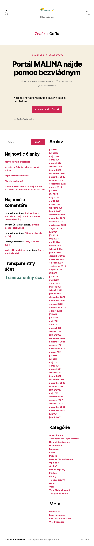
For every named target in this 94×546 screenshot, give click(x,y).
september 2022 (57, 307)
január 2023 (55, 293)
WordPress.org (56, 522)
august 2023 (55, 269)
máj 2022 (54, 321)
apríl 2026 (54, 160)
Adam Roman (56, 435)
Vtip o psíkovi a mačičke (17, 175)
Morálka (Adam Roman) (61, 459)
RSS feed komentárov (60, 518)
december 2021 (57, 338)
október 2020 (56, 386)
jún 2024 (53, 235)
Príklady (53, 473)
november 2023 (57, 259)
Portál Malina (28, 119)
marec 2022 (55, 328)
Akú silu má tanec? (14, 181)
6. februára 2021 (66, 81)
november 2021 (57, 342)
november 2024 (57, 218)
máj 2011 (53, 393)
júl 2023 (53, 273)
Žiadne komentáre (48, 86)
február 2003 (56, 403)
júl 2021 (53, 355)
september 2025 (57, 184)
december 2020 (57, 379)
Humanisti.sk (18, 539)
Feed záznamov (57, 515)
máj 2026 (54, 156)
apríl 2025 (54, 201)
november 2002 (57, 407)
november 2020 (57, 383)
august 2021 (55, 352)
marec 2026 (55, 163)
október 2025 (56, 180)
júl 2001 (53, 414)
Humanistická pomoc (59, 442)
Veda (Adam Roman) (59, 490)
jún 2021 (53, 359)
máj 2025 (54, 197)
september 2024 (57, 225)
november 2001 (57, 410)
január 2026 (55, 170)
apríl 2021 (54, 366)
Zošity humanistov (58, 493)
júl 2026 (53, 149)
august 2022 (55, 311)
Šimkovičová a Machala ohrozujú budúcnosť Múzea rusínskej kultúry (22, 216)
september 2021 (57, 348)
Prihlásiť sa (54, 511)
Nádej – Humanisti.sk (15, 250)
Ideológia (54, 449)
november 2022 (57, 300)
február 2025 (55, 208)
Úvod (52, 483)
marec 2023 (55, 287)
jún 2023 (53, 276)
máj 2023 (54, 280)
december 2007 (57, 396)
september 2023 (57, 266)
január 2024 (55, 252)
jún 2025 (53, 194)
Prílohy (52, 476)
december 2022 (57, 297)
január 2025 (55, 211)
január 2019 (55, 390)
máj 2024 (54, 239)
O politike (54, 463)
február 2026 (55, 166)
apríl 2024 (54, 242)
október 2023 (56, 263)
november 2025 (57, 177)
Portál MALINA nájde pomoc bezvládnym (47, 68)
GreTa (19, 119)
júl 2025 (53, 190)
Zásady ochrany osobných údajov (43, 539)
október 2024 (56, 221)
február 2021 (55, 372)
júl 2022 (53, 314)
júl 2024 (53, 232)
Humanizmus (37, 55)
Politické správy (57, 469)
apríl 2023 (54, 283)
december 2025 (57, 173)
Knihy (52, 452)
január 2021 (55, 376)
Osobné (53, 466)
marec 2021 (55, 369)
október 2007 (56, 400)
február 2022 (55, 331)
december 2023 (57, 256)
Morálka (53, 456)
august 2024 (55, 228)
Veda (51, 487)
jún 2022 (53, 317)
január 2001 (55, 417)
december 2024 (57, 214)
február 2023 (55, 290)
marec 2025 (55, 204)
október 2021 (55, 345)
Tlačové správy (54, 55)
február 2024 (55, 249)
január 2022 (55, 335)
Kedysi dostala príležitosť (17, 162)
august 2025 (55, 187)
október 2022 (56, 304)
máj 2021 (53, 362)
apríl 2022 (54, 324)
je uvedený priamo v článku (41, 81)
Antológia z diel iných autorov (64, 438)
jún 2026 (53, 153)
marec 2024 (55, 245)
